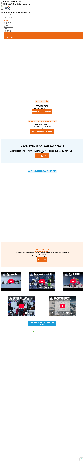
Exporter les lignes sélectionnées (11, 1)
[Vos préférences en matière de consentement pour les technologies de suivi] (81, 459)
